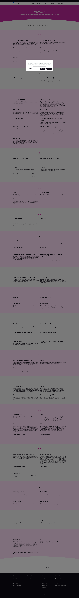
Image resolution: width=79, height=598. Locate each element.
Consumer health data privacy (42, 66)
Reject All (42, 68)
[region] (39, 65)
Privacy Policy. (35, 66)
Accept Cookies (49, 68)
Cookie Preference (31, 68)
